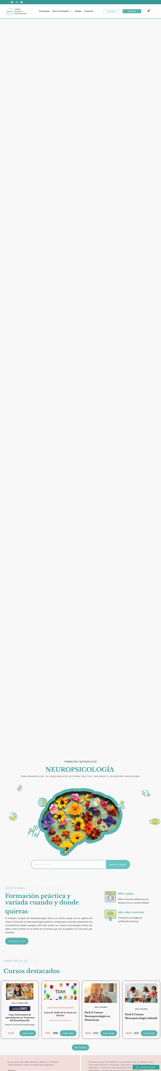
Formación (44, 11)
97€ (47, 1033)
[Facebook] (21, 2)
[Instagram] (17, 2)
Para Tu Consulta (60, 11)
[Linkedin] (12, 2)
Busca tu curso (117, 864)
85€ (95, 1033)
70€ (55, 1033)
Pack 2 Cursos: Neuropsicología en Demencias (97, 1016)
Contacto (88, 11)
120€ (88, 1033)
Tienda (77, 11)
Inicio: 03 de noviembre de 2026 (60, 1007)
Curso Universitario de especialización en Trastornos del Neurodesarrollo (19, 1018)
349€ (11, 1033)
